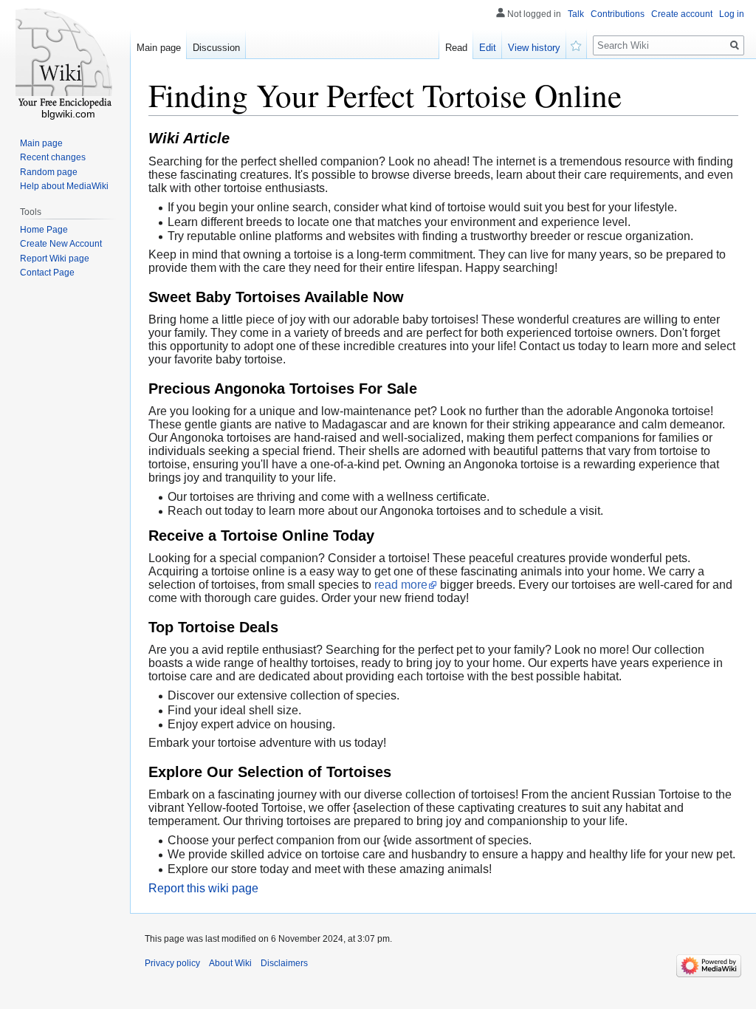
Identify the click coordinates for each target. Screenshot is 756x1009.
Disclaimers (284, 963)
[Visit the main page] (65, 59)
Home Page (44, 230)
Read (456, 47)
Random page (49, 172)
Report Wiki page (54, 258)
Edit (487, 47)
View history (534, 47)
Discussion (216, 47)
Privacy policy (172, 963)
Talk (576, 14)
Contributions (618, 14)
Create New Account (61, 244)
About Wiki (230, 963)
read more (400, 584)
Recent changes (53, 157)
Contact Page (47, 272)
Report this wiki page (203, 888)
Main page (159, 47)
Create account (681, 14)
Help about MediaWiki (64, 186)
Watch (576, 44)
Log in (731, 14)
